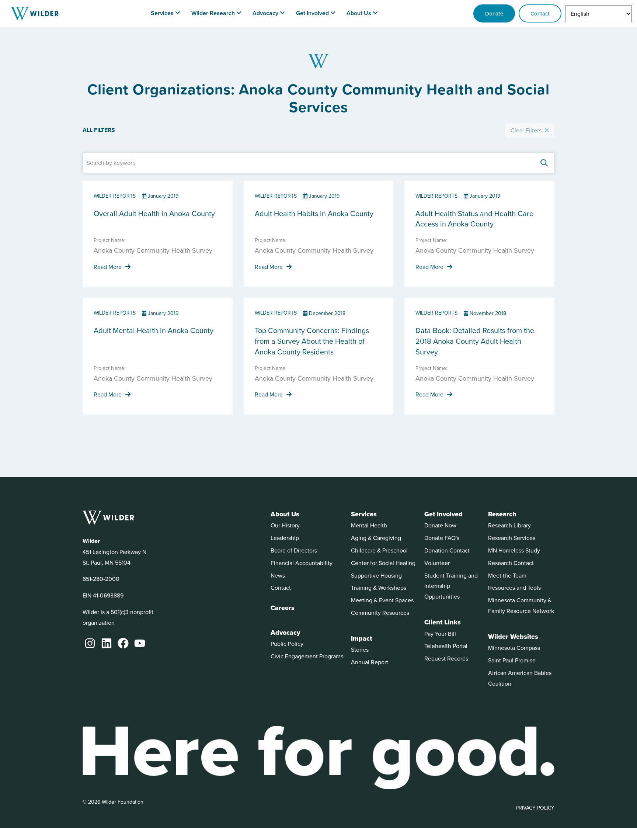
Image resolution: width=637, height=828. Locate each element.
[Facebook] (123, 643)
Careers (283, 608)
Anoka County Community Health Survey (153, 250)
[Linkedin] (106, 643)
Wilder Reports (115, 196)
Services (364, 514)
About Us (285, 514)
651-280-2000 (101, 579)
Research (502, 514)
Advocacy (285, 632)
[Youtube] (139, 643)
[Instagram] (90, 643)
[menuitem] (165, 13)
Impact (361, 638)
